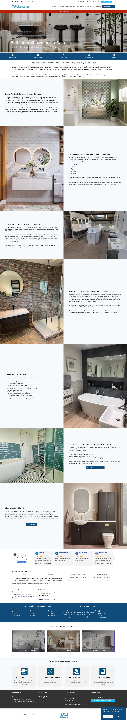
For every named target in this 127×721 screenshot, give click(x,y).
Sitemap (34, 714)
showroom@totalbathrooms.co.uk (22, 594)
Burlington (73, 173)
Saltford (34, 613)
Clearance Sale (45, 511)
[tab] (24, 575)
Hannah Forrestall (104, 552)
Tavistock (73, 166)
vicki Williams (63, 552)
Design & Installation (81, 6)
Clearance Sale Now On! (63, 11)
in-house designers (36, 99)
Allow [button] (108, 716)
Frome (33, 615)
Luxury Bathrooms (98, 650)
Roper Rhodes (74, 165)
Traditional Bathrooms (63, 650)
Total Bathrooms (22, 554)
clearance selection (12, 234)
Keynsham (52, 615)
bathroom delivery (94, 294)
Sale (100, 6)
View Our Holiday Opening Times (46, 599)
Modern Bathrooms (28, 650)
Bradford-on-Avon (36, 611)
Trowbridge (17, 615)
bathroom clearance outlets (78, 75)
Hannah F (81, 552)
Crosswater (74, 171)
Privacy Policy (16, 714)
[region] (63, 32)
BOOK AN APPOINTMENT (107, 1)
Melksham (52, 613)
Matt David (42, 552)
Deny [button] (118, 716)
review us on (21, 562)
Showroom (54, 6)
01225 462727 (17, 592)
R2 (71, 168)
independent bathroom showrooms (50, 66)
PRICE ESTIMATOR (109, 6)
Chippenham (53, 611)
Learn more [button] (105, 712)
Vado (72, 170)
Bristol (15, 613)
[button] (125, 15)
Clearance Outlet (33, 224)
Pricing (59, 6)
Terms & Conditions (26, 714)
